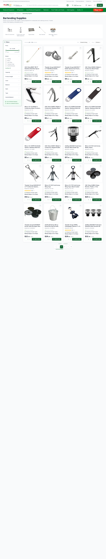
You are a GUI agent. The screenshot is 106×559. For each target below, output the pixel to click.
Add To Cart (37, 81)
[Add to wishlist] (40, 48)
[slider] (6, 50)
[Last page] (71, 246)
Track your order (70, 1)
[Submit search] (68, 5)
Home (5, 13)
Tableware (46, 10)
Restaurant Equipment (8, 10)
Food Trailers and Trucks (57, 10)
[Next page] (68, 246)
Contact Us (88, 1)
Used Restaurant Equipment (33, 10)
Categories (11, 13)
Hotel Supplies (70, 10)
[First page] (55, 246)
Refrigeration (20, 10)
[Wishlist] (94, 5)
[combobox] (85, 42)
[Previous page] (58, 246)
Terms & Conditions (97, 1)
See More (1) (8, 68)
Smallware (79, 10)
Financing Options (80, 1)
